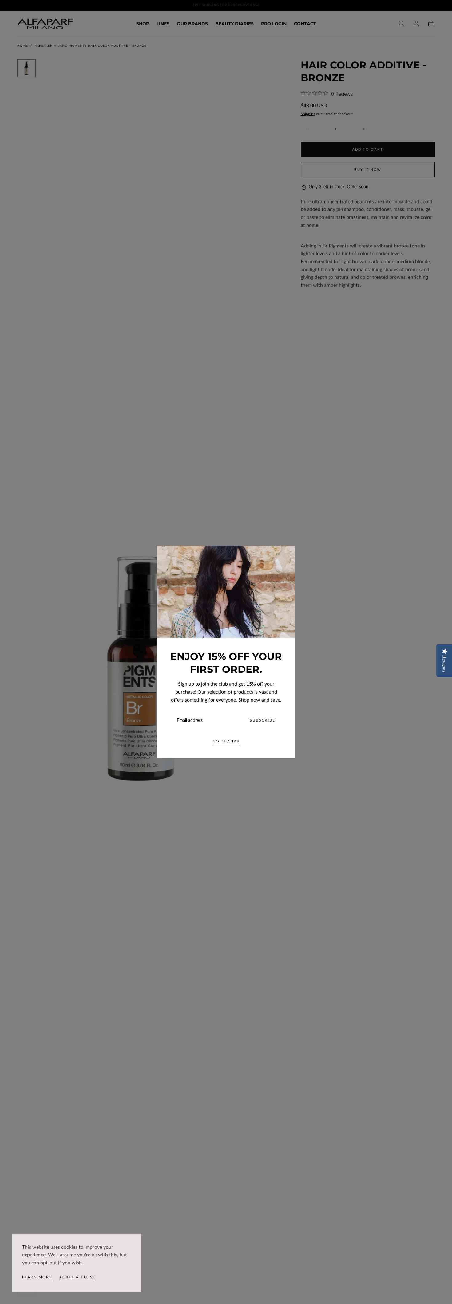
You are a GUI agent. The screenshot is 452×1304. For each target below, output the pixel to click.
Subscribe (262, 720)
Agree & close (77, 1277)
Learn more (37, 1277)
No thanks (226, 741)
